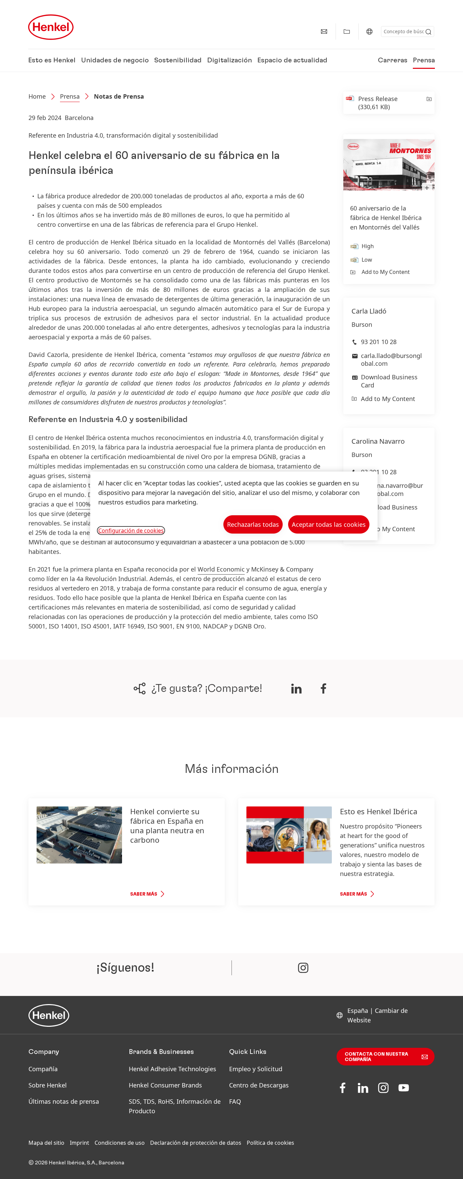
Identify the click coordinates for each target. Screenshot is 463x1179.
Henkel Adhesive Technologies (172, 1069)
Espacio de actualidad (292, 60)
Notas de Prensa (119, 96)
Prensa (424, 60)
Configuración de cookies (131, 530)
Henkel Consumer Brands (165, 1085)
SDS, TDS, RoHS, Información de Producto (175, 1106)
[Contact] (324, 31)
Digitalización (229, 60)
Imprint (79, 1142)
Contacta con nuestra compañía (376, 1057)
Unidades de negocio (115, 60)
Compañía (43, 1069)
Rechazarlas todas (253, 524)
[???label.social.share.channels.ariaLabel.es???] (296, 688)
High (368, 246)
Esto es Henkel (52, 60)
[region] (234, 506)
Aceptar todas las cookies (329, 524)
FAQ (235, 1101)
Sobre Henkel (47, 1085)
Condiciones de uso (120, 1142)
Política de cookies (270, 1142)
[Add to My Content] (429, 103)
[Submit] (428, 31)
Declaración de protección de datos (195, 1142)
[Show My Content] (347, 31)
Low (367, 259)
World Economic (221, 569)
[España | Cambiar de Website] (369, 31)
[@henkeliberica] (303, 968)
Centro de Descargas (259, 1085)
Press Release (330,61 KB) (378, 103)
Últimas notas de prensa (63, 1101)
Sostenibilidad (178, 60)
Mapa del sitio (46, 1142)
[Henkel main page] (51, 27)
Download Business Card (389, 381)
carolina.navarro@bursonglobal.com (392, 489)
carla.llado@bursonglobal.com (391, 359)
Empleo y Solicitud (255, 1069)
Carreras (392, 60)
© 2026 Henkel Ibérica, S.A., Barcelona (76, 1162)
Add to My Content (386, 272)
